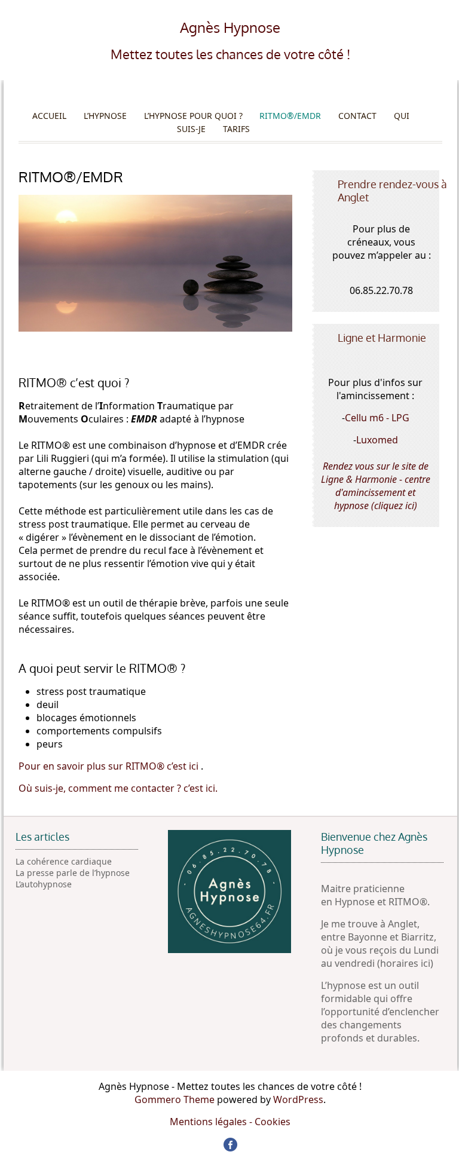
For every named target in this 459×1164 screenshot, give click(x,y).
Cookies (272, 1121)
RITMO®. (409, 901)
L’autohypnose (44, 884)
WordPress (298, 1099)
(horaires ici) (405, 963)
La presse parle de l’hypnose (73, 872)
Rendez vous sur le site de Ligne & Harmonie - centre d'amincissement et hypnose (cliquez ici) (375, 486)
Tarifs (236, 128)
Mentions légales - (212, 1121)
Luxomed (377, 439)
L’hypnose (105, 115)
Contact (357, 115)
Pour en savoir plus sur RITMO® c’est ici (110, 766)
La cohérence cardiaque (64, 861)
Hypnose (356, 901)
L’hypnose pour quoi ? (193, 115)
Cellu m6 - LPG (377, 417)
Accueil (49, 115)
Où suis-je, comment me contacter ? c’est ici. (118, 788)
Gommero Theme (174, 1099)
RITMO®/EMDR (290, 115)
